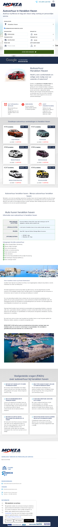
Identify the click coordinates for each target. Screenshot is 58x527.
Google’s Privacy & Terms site (14, 517)
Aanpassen (9, 520)
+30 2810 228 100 (44, 2)
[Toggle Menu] (53, 5)
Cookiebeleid (8, 513)
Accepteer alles (29, 520)
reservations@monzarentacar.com (12, 483)
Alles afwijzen (18, 520)
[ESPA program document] (29, 524)
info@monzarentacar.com (10, 489)
